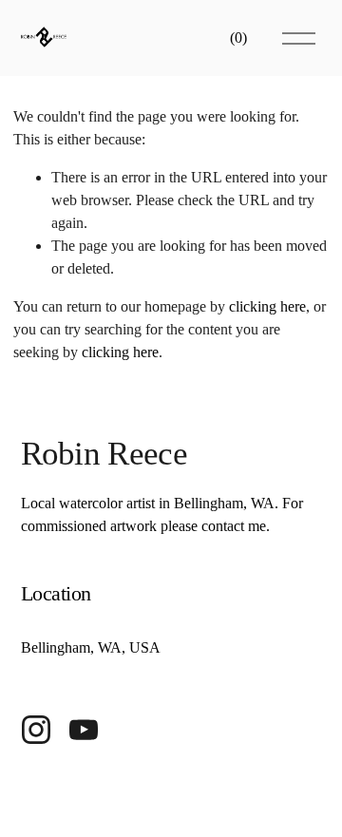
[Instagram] (36, 729)
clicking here (267, 306)
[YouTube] (83, 729)
